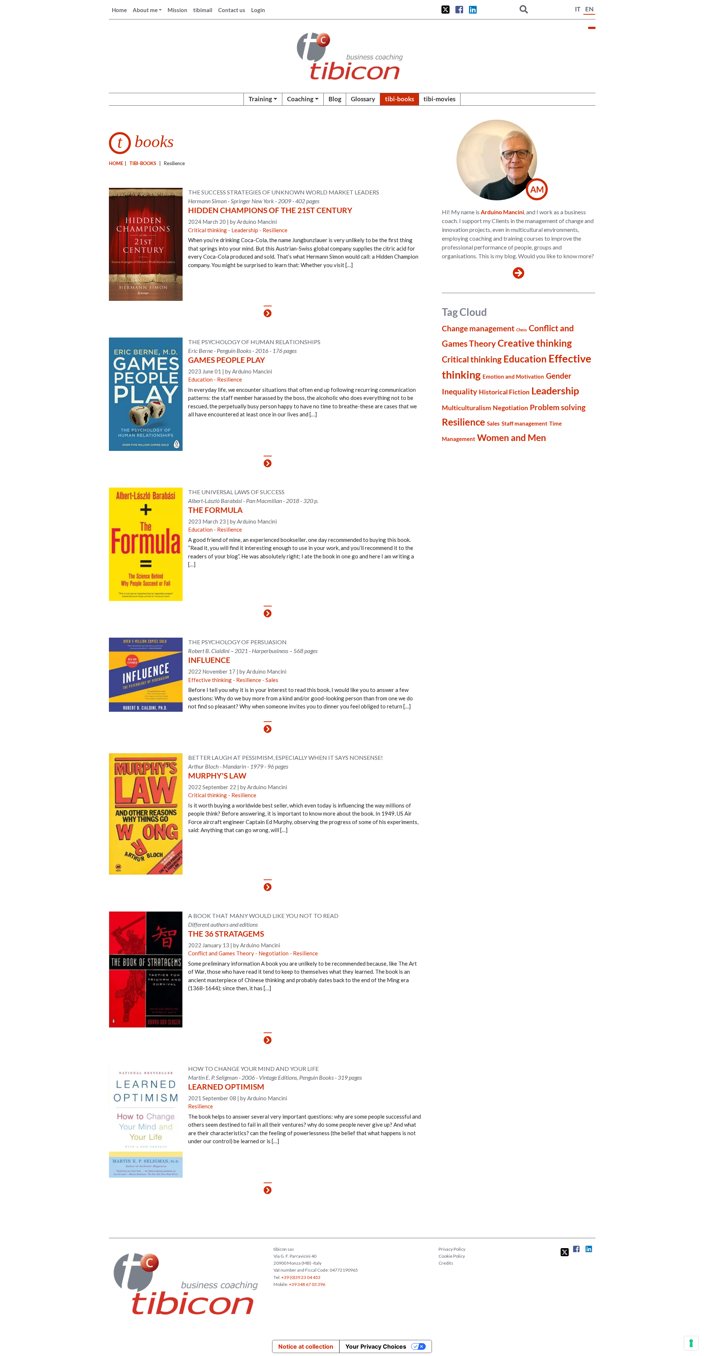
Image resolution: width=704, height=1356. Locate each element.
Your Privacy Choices (375, 1346)
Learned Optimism (226, 1086)
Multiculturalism (466, 408)
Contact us (231, 10)
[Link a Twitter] (445, 9)
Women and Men (511, 437)
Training (260, 99)
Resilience (275, 230)
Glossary (363, 99)
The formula (215, 509)
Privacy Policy (452, 1249)
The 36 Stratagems (226, 933)
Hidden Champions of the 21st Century (270, 210)
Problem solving (558, 407)
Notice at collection (305, 1346)
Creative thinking (535, 343)
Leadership (244, 230)
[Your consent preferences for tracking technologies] (691, 1343)
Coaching (300, 99)
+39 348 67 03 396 (307, 1284)
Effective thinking (210, 680)
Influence (209, 659)
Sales (271, 680)
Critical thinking (207, 230)
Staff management (524, 423)
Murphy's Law (217, 775)
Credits (446, 1263)
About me (145, 10)
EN (589, 9)
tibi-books (399, 99)
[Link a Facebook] (459, 9)
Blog (335, 99)
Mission (177, 10)
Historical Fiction (504, 392)
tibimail (202, 10)
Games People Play (226, 359)
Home (119, 10)
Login (258, 10)
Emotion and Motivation (513, 376)
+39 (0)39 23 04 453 (300, 1277)
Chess (521, 329)
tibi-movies (439, 99)
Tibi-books (142, 163)
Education (200, 379)
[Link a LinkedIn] (473, 9)
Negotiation (273, 953)
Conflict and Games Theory (221, 953)
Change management (478, 328)
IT (577, 9)
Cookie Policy (452, 1256)
